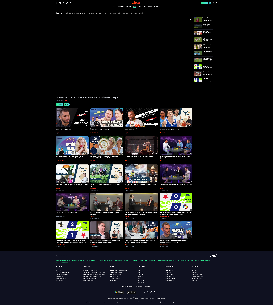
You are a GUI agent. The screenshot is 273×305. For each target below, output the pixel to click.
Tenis (139, 6)
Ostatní (150, 6)
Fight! (57, 132)
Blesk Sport (157, 6)
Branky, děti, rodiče (94, 132)
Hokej (65, 100)
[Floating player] (190, 19)
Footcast (161, 188)
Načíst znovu (124, 59)
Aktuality (127, 160)
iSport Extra (162, 132)
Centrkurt (92, 160)
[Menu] (216, 3)
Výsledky (128, 6)
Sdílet (60, 104)
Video (134, 6)
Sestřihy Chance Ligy (164, 216)
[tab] (60, 13)
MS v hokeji (121, 6)
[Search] (213, 3)
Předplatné (204, 2)
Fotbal (114, 6)
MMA (144, 6)
